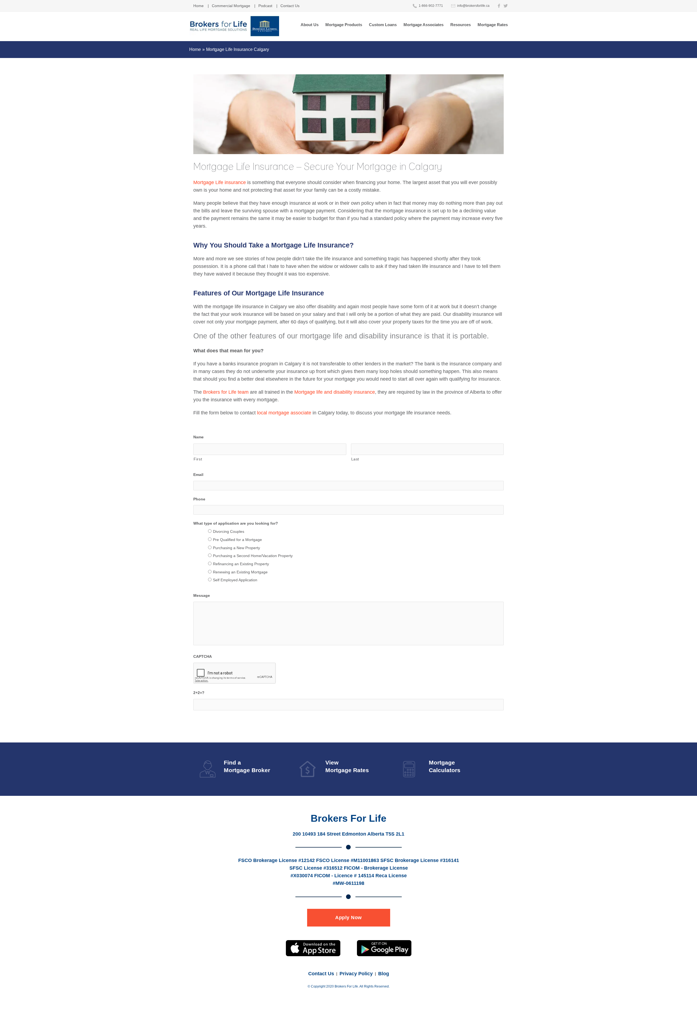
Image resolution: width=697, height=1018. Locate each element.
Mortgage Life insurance (219, 182)
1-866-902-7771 (431, 6)
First (198, 459)
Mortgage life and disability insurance (334, 392)
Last (355, 459)
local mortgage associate (284, 412)
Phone (199, 499)
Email (198, 474)
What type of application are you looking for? (235, 523)
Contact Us (321, 973)
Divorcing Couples (228, 531)
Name (198, 437)
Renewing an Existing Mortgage (240, 572)
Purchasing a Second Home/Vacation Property (253, 556)
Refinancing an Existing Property (241, 564)
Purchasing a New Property (236, 548)
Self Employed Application (235, 580)
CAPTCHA (202, 656)
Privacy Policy (356, 973)
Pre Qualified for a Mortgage (237, 539)
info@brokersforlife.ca (473, 6)
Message (201, 595)
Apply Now (348, 917)
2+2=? (198, 692)
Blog (383, 973)
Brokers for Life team (226, 392)
